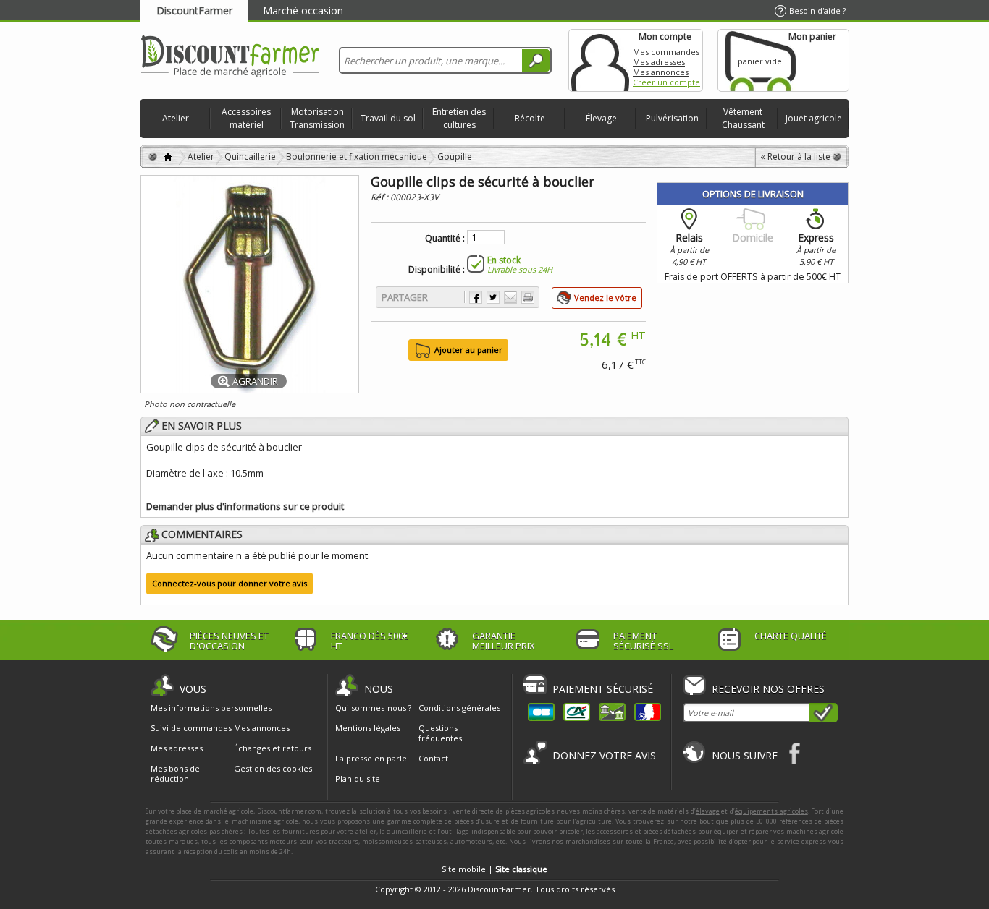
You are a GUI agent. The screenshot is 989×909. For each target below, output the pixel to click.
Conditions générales (459, 707)
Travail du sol (388, 118)
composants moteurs (264, 841)
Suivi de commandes (191, 728)
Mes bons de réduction (175, 774)
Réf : (380, 197)
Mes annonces (661, 72)
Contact (433, 758)
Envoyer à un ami (510, 297)
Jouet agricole (814, 118)
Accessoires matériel (246, 118)
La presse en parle (371, 758)
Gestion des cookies (273, 769)
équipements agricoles (771, 811)
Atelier (175, 118)
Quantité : (445, 238)
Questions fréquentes (440, 732)
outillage (455, 831)
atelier (365, 831)
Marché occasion (303, 10)
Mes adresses (659, 61)
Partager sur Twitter (493, 297)
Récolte (530, 118)
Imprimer (527, 297)
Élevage (601, 118)
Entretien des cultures (459, 118)
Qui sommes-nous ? (373, 707)
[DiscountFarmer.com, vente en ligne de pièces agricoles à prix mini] (230, 57)
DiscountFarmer (194, 10)
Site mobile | (494, 868)
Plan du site (357, 778)
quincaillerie (407, 831)
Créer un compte (666, 82)
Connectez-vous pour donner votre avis (229, 583)
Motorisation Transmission (317, 118)
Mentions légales (367, 727)
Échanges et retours (272, 748)
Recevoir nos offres (768, 689)
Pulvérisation (672, 118)
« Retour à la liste (795, 156)
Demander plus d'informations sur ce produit (245, 506)
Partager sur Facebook (475, 297)
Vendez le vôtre (605, 297)
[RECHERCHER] (535, 60)
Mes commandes (666, 51)
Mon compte (600, 60)
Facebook (795, 753)
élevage (708, 811)
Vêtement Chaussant (743, 118)
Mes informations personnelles (211, 708)
